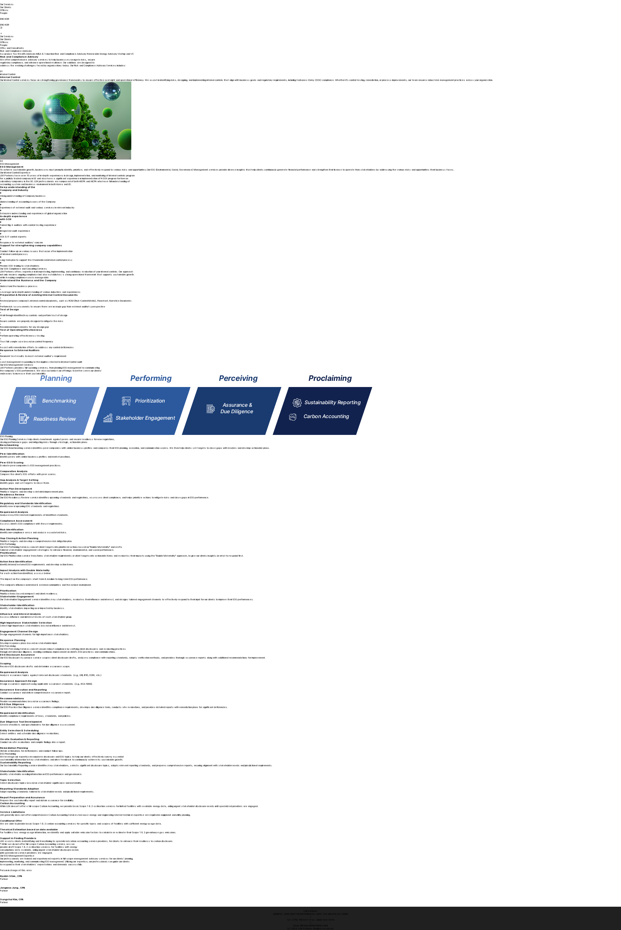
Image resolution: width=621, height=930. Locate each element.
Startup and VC (126, 53)
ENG (2, 18)
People (3, 13)
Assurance (6, 53)
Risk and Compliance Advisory (70, 53)
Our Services (7, 4)
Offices (4, 10)
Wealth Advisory (26, 53)
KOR (7, 18)
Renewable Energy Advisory (102, 53)
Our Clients (5, 7)
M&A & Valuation (45, 53)
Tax (15, 53)
